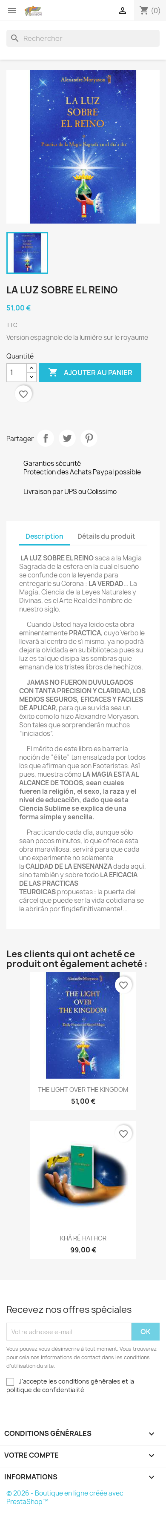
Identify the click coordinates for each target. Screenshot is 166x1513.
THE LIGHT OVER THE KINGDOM (83, 1089)
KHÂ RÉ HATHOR (83, 1238)
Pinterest (88, 438)
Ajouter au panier (90, 372)
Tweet (67, 438)
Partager (45, 438)
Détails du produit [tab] (106, 536)
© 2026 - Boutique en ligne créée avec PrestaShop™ (64, 1497)
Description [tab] (44, 536)
